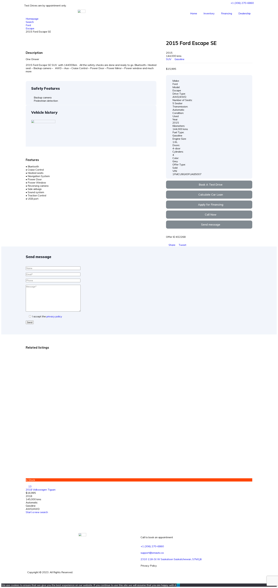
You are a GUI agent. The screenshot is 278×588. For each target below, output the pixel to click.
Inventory (209, 13)
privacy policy (54, 316)
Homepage (32, 18)
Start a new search (37, 512)
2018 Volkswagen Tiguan (41, 489)
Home (193, 13)
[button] (209, 185)
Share (172, 244)
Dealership (244, 13)
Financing (226, 13)
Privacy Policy (149, 565)
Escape (30, 28)
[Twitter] (142, 575)
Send (29, 322)
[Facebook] (142, 572)
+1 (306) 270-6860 (152, 546)
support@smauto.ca (152, 552)
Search (30, 22)
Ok (178, 585)
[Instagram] (142, 578)
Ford (28, 25)
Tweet (182, 244)
